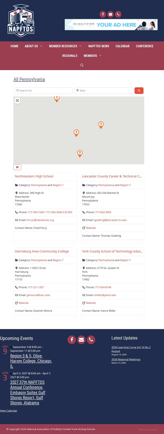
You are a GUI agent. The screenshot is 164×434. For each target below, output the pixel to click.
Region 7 (58, 185)
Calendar (123, 46)
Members (90, 56)
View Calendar (8, 410)
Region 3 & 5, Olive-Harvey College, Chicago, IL (31, 361)
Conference (144, 46)
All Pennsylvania (29, 79)
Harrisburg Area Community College (42, 251)
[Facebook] (103, 14)
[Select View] (17, 167)
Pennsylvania (39, 185)
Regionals (69, 56)
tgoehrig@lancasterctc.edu (110, 220)
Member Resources (63, 46)
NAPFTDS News (98, 46)
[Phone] (118, 14)
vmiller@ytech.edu (105, 295)
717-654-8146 (103, 287)
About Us (31, 46)
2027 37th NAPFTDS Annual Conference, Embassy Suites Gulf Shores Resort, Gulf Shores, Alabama (27, 392)
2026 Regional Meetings (125, 359)
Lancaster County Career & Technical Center (114, 176)
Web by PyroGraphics (148, 429)
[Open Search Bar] (82, 65)
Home (14, 46)
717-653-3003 (103, 212)
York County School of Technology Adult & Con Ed (119, 251)
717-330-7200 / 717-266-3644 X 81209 (50, 212)
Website (91, 228)
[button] (79, 153)
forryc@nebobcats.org (40, 220)
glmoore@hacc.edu (38, 295)
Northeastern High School (34, 176)
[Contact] (110, 14)
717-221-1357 (36, 287)
